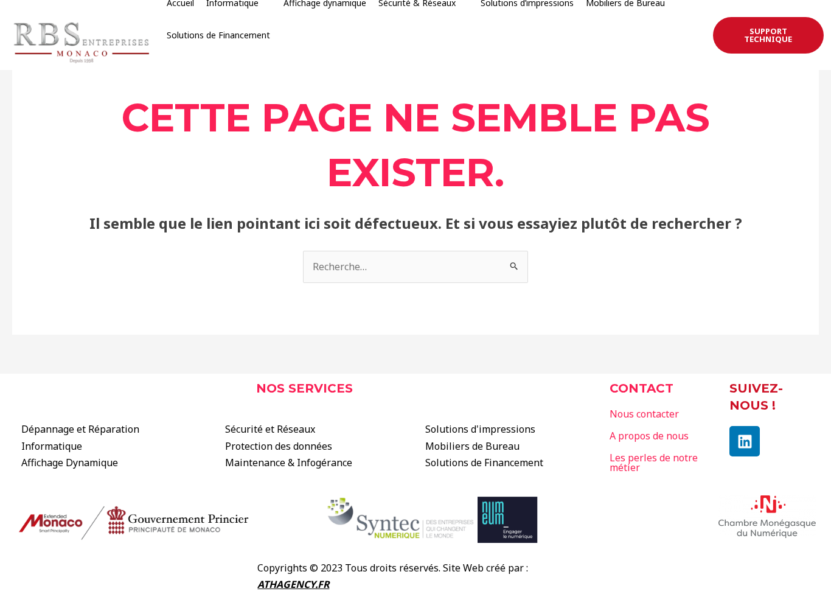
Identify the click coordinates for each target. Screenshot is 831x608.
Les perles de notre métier (654, 462)
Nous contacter (644, 414)
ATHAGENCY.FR (293, 584)
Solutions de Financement (218, 35)
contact (641, 388)
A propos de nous (649, 435)
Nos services (304, 388)
